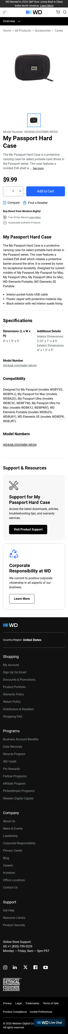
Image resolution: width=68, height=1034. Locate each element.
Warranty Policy (13, 694)
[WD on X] (25, 968)
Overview (9, 21)
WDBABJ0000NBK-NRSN (19, 445)
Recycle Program (14, 754)
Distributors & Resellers (18, 709)
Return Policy (12, 701)
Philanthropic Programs (19, 791)
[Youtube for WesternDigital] (45, 967)
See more (38, 168)
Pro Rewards (11, 769)
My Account (11, 665)
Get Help (8, 910)
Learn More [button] (35, 217)
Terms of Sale (51, 1003)
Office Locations (14, 880)
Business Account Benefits (20, 739)
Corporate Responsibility (19, 843)
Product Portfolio (14, 687)
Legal (18, 1003)
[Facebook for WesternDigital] (35, 967)
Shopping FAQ (12, 716)
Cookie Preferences (41, 1011)
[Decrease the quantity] (5, 191)
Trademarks (32, 1003)
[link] (11, 202)
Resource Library (14, 918)
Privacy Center (12, 850)
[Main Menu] (5, 12)
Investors (9, 873)
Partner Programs (14, 776)
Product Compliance (15, 1011)
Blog (6, 858)
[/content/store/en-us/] (34, 12)
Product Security (14, 925)
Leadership (10, 836)
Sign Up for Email (14, 672)
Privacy (7, 1003)
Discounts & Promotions (19, 679)
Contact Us (10, 887)
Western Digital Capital (18, 798)
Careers (8, 865)
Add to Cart (45, 191)
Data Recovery (12, 746)
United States (32, 640)
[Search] (64, 12)
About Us (9, 821)
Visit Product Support (28, 529)
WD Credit (9, 761)
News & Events (13, 828)
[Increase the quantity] (20, 191)
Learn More (46, 5)
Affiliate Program (14, 783)
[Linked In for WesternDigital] (15, 967)
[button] (34, 120)
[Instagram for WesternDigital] (5, 967)
